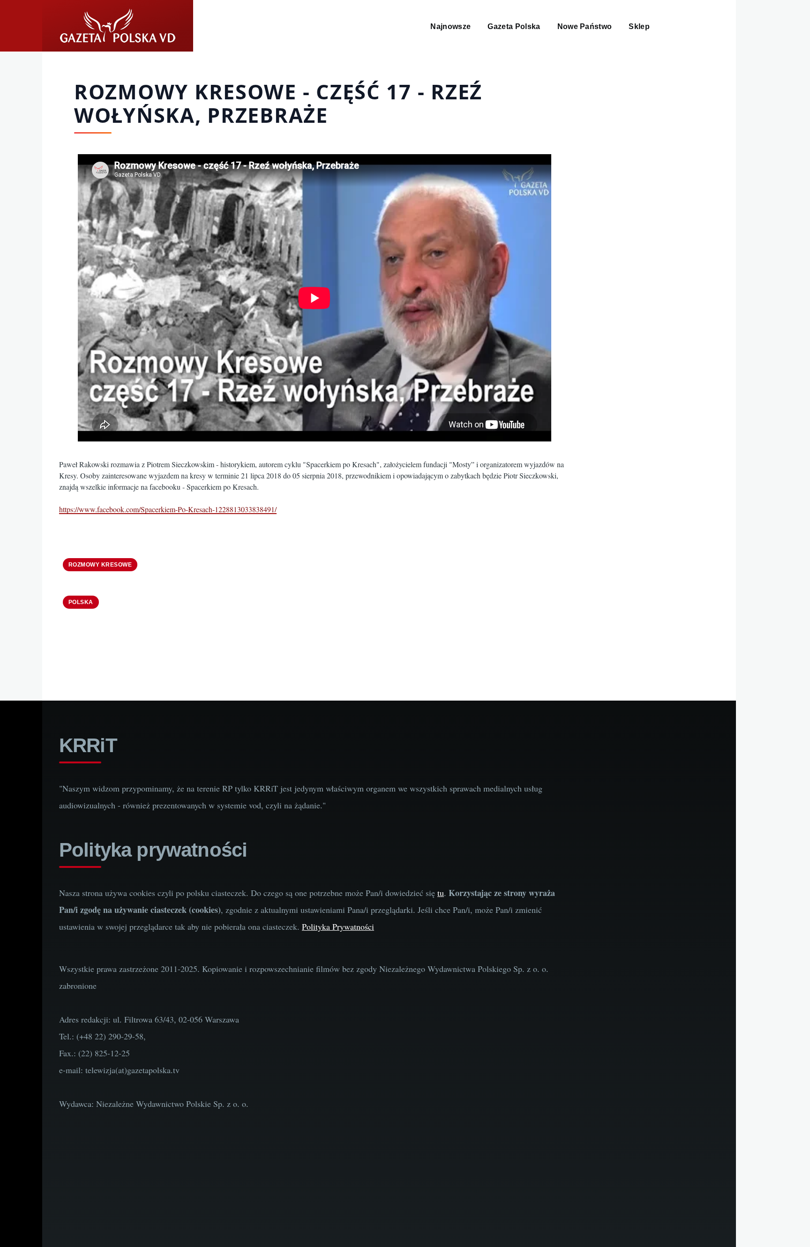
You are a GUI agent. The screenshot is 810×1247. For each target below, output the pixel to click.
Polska (80, 602)
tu (440, 892)
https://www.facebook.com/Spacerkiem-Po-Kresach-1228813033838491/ (168, 509)
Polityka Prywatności (338, 926)
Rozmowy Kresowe (100, 564)
